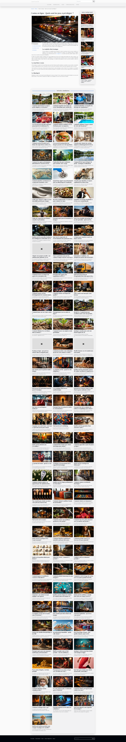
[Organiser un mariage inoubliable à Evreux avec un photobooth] (84, 192)
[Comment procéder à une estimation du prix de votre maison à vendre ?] (63, 343)
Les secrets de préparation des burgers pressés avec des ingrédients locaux (63, 145)
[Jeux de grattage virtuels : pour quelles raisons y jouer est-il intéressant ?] (84, 625)
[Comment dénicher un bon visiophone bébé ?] (42, 681)
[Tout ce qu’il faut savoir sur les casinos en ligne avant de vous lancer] (63, 248)
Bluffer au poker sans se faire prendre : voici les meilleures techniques (61, 652)
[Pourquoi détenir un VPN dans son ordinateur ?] (63, 700)
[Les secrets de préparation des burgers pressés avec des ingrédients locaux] (63, 136)
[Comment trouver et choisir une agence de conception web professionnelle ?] (42, 267)
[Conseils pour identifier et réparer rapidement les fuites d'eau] (84, 173)
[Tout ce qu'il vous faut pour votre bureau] (84, 286)
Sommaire (35, 44)
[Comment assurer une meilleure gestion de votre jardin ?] (63, 512)
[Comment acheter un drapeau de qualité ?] (63, 286)
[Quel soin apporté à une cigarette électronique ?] (84, 700)
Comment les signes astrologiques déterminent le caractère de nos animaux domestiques (41, 163)
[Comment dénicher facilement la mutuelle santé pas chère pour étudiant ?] (63, 531)
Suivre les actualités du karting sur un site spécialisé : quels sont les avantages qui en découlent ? (83, 220)
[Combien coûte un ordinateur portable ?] (84, 550)
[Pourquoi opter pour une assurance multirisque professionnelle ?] (42, 644)
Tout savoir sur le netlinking (60, 426)
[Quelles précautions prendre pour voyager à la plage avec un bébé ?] (42, 719)
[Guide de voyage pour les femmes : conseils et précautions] (42, 211)
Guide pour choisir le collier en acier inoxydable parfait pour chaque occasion (41, 201)
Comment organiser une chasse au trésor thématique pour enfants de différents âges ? (62, 107)
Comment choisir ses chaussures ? (83, 501)
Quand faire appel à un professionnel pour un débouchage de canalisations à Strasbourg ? (63, 182)
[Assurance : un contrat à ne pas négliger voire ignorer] (42, 587)
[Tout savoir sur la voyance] (42, 512)
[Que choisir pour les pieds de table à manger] (42, 362)
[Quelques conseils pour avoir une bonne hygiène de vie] (84, 323)
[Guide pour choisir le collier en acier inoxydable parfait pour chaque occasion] (42, 192)
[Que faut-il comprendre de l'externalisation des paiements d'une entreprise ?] (63, 230)
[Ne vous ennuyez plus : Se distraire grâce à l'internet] (63, 681)
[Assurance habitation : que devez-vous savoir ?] (84, 606)
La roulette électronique (36, 46)
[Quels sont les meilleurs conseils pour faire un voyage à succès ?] (84, 587)
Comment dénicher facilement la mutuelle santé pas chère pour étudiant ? (61, 540)
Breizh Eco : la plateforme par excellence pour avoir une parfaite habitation (83, 313)
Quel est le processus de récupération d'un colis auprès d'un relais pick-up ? (83, 276)
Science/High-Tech (70, 4)
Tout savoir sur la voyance (39, 519)
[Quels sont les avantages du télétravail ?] (84, 456)
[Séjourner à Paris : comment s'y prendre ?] (63, 550)
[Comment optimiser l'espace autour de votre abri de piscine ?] (84, 117)
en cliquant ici (58, 53)
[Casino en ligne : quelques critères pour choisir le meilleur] (87, 74)
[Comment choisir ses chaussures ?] (84, 494)
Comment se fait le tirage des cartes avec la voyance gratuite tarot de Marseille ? (83, 577)
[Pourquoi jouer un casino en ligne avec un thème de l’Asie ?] (87, 18)
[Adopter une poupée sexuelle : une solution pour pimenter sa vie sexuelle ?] (42, 248)
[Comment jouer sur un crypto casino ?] (42, 305)
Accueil (32, 8)
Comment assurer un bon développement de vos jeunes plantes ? (42, 295)
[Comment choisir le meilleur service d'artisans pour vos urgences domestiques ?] (63, 117)
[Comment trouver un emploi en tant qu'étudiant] (63, 323)
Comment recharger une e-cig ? (40, 707)
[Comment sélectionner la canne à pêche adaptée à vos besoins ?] (42, 98)
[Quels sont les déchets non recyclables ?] (42, 437)
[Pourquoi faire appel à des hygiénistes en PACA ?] (63, 267)
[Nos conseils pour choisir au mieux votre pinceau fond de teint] (42, 494)
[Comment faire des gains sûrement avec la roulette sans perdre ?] (84, 512)
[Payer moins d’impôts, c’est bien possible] (42, 662)
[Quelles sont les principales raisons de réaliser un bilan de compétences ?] (84, 362)
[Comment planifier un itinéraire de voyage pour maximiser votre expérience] (42, 173)
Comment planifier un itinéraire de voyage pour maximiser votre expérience (41, 182)
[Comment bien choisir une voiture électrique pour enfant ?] (63, 437)
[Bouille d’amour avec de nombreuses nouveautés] (84, 343)
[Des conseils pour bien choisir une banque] (63, 606)
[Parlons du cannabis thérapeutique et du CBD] (42, 625)
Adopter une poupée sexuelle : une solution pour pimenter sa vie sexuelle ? (41, 257)
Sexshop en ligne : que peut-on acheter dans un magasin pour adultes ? (40, 352)
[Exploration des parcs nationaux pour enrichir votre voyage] (63, 155)
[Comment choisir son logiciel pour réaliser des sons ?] (84, 681)
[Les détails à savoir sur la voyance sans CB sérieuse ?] (42, 606)
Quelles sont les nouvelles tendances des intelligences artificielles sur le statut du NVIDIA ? (42, 238)
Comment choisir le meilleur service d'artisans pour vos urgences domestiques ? (62, 126)
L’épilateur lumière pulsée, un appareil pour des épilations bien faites (41, 484)
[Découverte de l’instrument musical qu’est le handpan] (42, 381)
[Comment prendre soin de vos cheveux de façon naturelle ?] (84, 531)
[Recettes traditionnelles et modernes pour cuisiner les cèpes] (63, 192)
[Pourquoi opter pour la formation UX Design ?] (63, 211)
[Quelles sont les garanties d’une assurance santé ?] (84, 418)
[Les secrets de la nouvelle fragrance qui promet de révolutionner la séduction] (42, 117)
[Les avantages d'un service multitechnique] (63, 381)
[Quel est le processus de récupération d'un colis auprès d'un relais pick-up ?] (84, 267)
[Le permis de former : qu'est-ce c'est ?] (42, 456)
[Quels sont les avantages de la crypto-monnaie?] (42, 531)
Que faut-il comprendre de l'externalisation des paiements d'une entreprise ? (63, 238)
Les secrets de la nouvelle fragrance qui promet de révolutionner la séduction (41, 126)
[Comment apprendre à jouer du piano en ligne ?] (84, 437)
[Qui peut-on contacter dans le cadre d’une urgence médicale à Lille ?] (84, 381)
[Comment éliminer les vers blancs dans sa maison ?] (42, 323)
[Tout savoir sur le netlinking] (63, 418)
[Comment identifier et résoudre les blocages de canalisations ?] (84, 98)
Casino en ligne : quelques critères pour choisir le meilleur (86, 81)
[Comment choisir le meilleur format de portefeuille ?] (63, 494)
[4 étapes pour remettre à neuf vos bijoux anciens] (84, 230)
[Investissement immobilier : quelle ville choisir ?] (63, 625)
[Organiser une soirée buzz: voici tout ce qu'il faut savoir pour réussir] (42, 418)
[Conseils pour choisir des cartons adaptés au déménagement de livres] (84, 136)
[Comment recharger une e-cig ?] (42, 700)
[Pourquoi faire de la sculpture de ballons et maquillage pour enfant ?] (84, 400)
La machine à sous (35, 48)
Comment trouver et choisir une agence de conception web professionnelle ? (40, 276)
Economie (49, 4)
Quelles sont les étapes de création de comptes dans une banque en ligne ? (62, 596)
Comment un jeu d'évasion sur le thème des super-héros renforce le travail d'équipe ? (41, 145)
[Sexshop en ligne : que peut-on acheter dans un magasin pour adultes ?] (42, 343)
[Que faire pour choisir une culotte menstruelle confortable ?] (84, 662)
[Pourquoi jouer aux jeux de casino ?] (87, 60)
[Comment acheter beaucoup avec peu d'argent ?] (87, 46)
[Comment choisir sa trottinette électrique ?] (84, 475)
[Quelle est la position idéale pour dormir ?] (42, 550)
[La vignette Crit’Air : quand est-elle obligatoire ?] (63, 362)
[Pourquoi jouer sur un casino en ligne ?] (63, 305)
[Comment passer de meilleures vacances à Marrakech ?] (42, 569)
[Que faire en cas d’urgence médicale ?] (42, 400)
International (56, 4)
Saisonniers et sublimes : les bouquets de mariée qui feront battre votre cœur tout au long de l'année (83, 257)
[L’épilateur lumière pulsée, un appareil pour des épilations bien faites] (42, 475)
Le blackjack (34, 50)
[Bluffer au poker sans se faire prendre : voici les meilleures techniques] (63, 644)
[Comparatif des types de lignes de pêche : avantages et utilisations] (84, 155)
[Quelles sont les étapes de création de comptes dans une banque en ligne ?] (63, 587)
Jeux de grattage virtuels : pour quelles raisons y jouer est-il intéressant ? (82, 634)
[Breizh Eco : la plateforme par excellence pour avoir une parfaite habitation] (84, 305)
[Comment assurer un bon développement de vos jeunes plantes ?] (42, 286)
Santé (63, 4)
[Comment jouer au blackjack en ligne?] (87, 32)
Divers (77, 4)
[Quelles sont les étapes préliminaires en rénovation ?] (63, 475)
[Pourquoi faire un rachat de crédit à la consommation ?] (63, 400)
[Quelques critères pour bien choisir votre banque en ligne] (84, 644)
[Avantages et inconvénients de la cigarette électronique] (63, 456)
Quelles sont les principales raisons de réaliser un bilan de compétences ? (83, 371)
